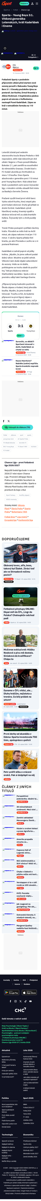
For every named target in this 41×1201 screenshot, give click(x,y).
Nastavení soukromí (13, 1188)
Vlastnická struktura (27, 1188)
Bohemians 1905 (19, 512)
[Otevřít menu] (37, 3)
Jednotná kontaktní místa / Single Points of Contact (20, 1191)
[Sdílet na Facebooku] (3, 421)
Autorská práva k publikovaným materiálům (20, 1180)
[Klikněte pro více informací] (5, 48)
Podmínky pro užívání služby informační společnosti (20, 1183)
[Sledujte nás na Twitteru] (20, 1001)
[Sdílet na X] (8, 421)
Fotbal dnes (10, 517)
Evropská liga (11, 520)
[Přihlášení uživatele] (32, 3)
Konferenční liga (25, 520)
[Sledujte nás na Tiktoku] (25, 1001)
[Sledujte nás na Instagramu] (15, 1001)
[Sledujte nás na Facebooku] (10, 1001)
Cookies (33, 1185)
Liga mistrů (22, 517)
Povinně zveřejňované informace (25, 1193)
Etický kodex (9, 1193)
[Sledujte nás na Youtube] (30, 1001)
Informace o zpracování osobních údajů (16, 1185)
